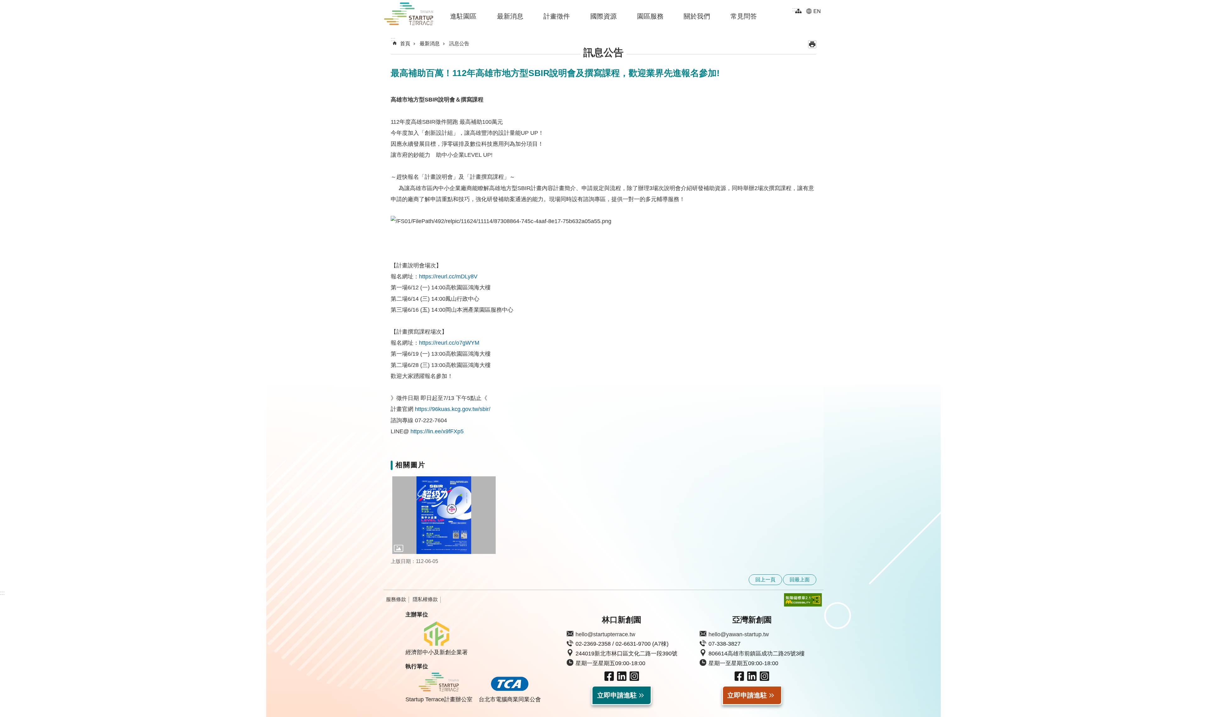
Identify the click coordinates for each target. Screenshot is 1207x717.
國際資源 (603, 16)
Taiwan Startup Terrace (408, 15)
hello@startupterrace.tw (605, 634)
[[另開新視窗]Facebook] (609, 679)
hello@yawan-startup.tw (738, 634)
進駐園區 (463, 16)
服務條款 (396, 599)
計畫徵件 (556, 16)
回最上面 (800, 579)
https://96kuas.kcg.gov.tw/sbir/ (452, 409)
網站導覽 (798, 11)
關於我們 (697, 16)
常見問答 (743, 16)
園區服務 (650, 16)
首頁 (405, 43)
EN (813, 11)
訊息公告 (459, 43)
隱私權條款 (425, 599)
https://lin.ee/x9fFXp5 (437, 431)
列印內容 (812, 44)
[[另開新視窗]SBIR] (444, 515)
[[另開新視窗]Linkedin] (621, 679)
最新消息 (510, 16)
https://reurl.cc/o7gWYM (449, 343)
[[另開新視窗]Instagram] (634, 679)
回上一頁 (765, 579)
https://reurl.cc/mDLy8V (448, 276)
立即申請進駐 (617, 695)
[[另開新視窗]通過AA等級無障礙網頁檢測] (798, 600)
